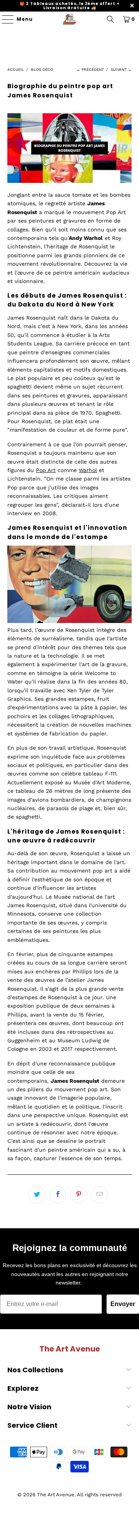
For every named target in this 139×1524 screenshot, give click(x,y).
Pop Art (46, 470)
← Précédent (90, 69)
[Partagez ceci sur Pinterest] (78, 1194)
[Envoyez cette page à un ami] (99, 1194)
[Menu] (4, 19)
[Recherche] (110, 19)
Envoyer (122, 1304)
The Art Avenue (56, 1494)
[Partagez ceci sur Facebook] (57, 1194)
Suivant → (121, 69)
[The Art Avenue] (69, 19)
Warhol (88, 470)
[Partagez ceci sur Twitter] (37, 1194)
